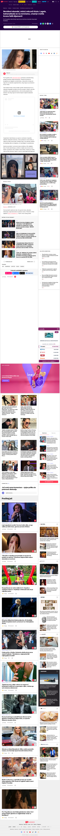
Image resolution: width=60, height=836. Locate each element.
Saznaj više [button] (5, 380)
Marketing (12, 829)
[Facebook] (41, 53)
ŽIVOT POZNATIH (12, 213)
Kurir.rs (5, 207)
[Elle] (18, 827)
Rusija (17, 266)
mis (3, 266)
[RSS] (56, 53)
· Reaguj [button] (44, 140)
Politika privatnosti (46, 829)
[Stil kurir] (21, 827)
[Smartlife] (34, 827)
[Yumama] (44, 827)
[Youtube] (49, 53)
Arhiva (41, 829)
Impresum (16, 829)
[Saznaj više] (57, 524)
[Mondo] (4, 1)
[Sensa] (38, 827)
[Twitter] (46, 53)
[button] (35, 24)
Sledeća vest (30, 261)
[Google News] (54, 53)
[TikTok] (51, 53)
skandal (22, 266)
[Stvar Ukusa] (49, 827)
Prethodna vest (9, 261)
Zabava (9, 8)
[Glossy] (24, 827)
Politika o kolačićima (35, 829)
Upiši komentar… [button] (9, 493)
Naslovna (5, 8)
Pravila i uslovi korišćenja (26, 829)
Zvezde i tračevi (16, 8)
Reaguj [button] (5, 276)
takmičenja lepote (16, 77)
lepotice (13, 266)
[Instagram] (43, 53)
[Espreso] (14, 827)
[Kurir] (10, 827)
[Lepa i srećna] (29, 827)
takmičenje (7, 266)
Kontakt (20, 829)
